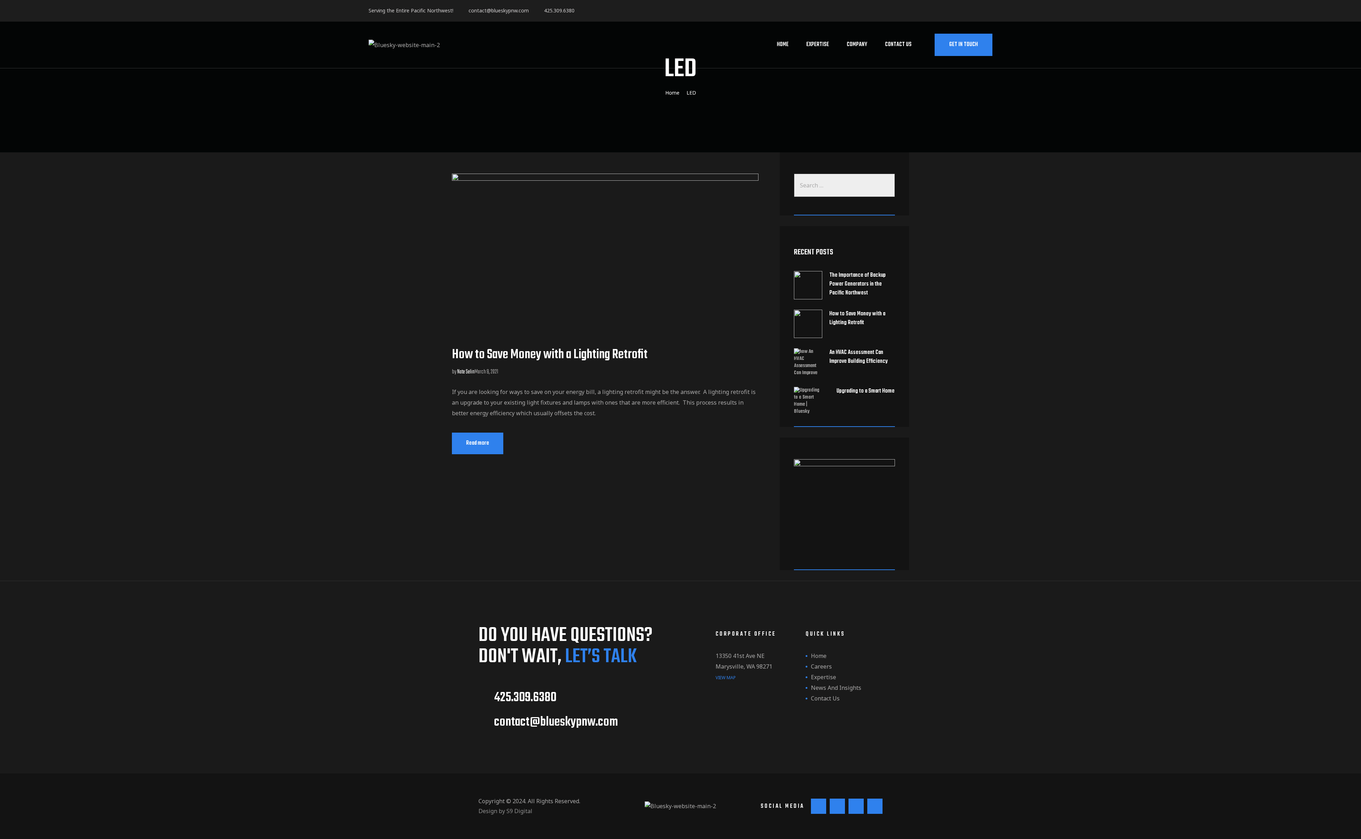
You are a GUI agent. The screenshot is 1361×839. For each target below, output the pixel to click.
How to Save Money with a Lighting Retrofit (550, 355)
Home (783, 44)
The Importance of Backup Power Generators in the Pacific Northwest (857, 284)
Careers (821, 666)
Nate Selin (466, 372)
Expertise (817, 44)
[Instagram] (929, 12)
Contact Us (898, 44)
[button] (963, 45)
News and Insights (836, 688)
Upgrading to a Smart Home (865, 391)
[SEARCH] (888, 185)
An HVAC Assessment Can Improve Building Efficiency (858, 357)
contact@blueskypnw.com (497, 10)
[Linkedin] (897, 12)
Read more (484, 440)
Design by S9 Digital (505, 811)
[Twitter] (913, 12)
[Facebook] (881, 12)
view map (726, 678)
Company (857, 44)
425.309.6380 (558, 10)
